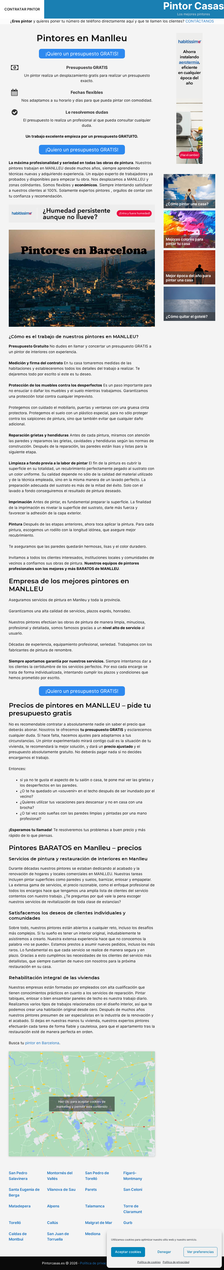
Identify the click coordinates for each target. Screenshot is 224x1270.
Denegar (164, 1252)
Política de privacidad (176, 1262)
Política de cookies (149, 1262)
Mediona (92, 1234)
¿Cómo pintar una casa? (187, 204)
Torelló (15, 1222)
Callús (52, 1222)
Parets (91, 1189)
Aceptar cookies (128, 1252)
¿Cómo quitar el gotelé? (187, 316)
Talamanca (95, 1206)
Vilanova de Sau (61, 1189)
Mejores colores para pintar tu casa (184, 241)
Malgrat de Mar (98, 1222)
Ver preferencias (200, 1252)
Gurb (127, 1222)
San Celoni (132, 1189)
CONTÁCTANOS (200, 21)
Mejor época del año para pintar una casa (188, 278)
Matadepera (20, 1206)
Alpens (53, 1206)
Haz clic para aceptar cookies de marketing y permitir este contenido (81, 1104)
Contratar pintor (22, 9)
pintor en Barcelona (42, 1043)
